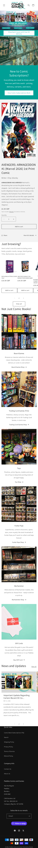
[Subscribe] (29, 816)
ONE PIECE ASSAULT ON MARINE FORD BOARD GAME (25, 277)
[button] (4, 5)
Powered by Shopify (28, 847)
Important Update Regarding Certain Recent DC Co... (17, 696)
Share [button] (5, 235)
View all (19, 304)
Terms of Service (9, 751)
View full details (29, 235)
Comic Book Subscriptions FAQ (14, 733)
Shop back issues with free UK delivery (19, 33)
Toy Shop (18, 482)
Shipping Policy (9, 742)
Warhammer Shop (18, 600)
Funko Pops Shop (18, 542)
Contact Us (7, 769)
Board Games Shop (18, 367)
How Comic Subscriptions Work (19, 93)
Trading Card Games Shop (18, 425)
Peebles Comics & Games (15, 847)
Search (6, 737)
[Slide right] (23, 298)
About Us (7, 774)
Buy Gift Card (18, 660)
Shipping (11, 211)
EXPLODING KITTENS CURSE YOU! (9, 277)
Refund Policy (8, 756)
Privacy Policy (8, 747)
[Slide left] (14, 298)
